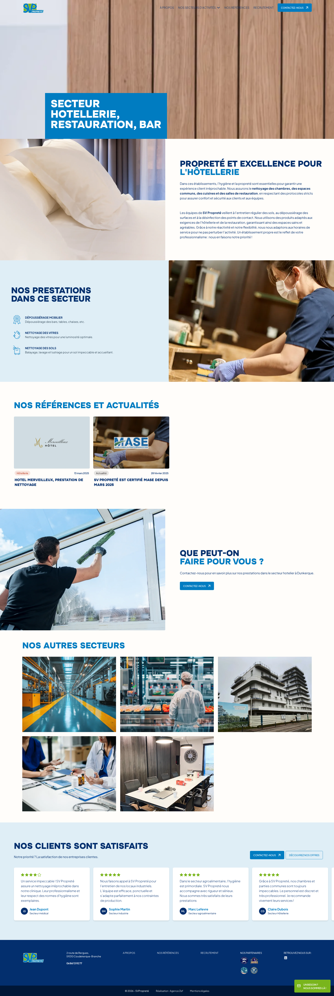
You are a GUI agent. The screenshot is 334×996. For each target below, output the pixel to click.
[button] (199, 8)
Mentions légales (199, 990)
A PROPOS (129, 952)
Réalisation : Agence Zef (169, 990)
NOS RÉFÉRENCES (236, 7)
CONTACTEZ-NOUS (292, 7)
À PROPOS (167, 7)
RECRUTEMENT (263, 7)
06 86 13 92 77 (74, 963)
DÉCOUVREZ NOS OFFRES (304, 855)
